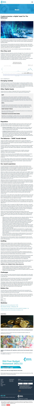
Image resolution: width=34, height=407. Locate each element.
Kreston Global (3, 384)
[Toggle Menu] (32, 2)
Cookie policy (11, 381)
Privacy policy (11, 380)
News (1, 383)
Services (2, 379)
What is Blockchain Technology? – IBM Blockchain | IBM (9, 306)
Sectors (2, 380)
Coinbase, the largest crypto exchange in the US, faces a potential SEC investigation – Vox (15, 308)
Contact (2, 385)
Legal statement (11, 379)
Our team (2, 382)
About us (2, 381)
